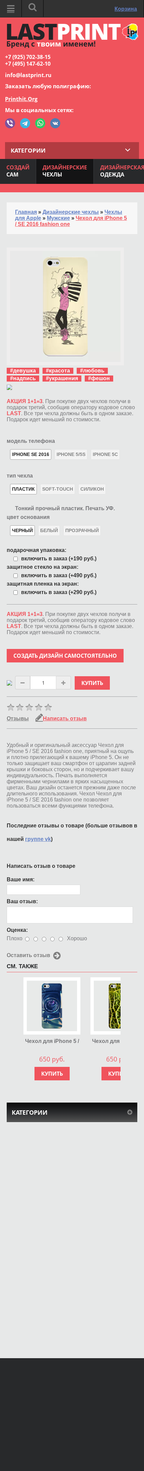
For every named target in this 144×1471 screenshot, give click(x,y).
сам (17, 171)
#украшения (62, 378)
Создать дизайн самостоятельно (65, 655)
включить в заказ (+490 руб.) (58, 575)
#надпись (23, 378)
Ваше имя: (20, 879)
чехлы (65, 171)
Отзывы (18, 718)
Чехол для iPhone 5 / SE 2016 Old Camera (52, 1041)
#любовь (92, 370)
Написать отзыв (65, 718)
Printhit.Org (21, 99)
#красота (58, 370)
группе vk (38, 839)
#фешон (99, 378)
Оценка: (17, 930)
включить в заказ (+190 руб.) (58, 558)
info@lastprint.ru (28, 75)
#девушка (23, 370)
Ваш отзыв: (22, 901)
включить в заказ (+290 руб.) (58, 592)
